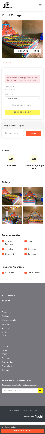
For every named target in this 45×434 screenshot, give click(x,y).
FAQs (4, 336)
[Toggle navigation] (40, 5)
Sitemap (5, 370)
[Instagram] (6, 301)
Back (8, 63)
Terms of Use (7, 362)
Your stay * (10, 86)
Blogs (4, 332)
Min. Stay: (10, 89)
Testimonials (7, 316)
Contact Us (6, 312)
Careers (5, 351)
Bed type (9, 94)
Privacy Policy (7, 366)
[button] (22, 56)
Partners (5, 358)
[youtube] (9, 301)
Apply (33, 133)
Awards (5, 347)
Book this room (22, 112)
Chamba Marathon (10, 320)
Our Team (6, 328)
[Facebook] (2, 301)
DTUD (4, 354)
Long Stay (6, 324)
